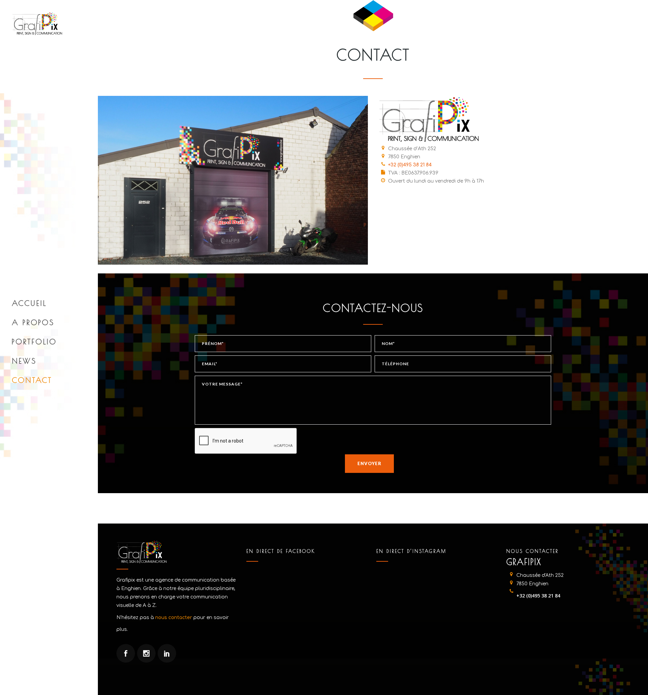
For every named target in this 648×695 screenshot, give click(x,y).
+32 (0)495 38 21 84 (410, 164)
